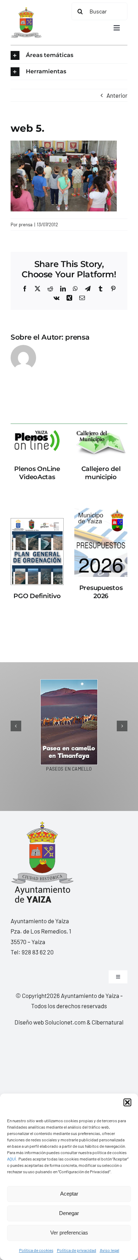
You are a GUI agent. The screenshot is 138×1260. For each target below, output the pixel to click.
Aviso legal (109, 1250)
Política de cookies (36, 1250)
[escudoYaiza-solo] (26, 9)
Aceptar (69, 1194)
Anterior (117, 95)
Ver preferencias (69, 1233)
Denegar (69, 1213)
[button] (127, 1102)
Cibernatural (107, 1022)
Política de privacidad (76, 1250)
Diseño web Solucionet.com (50, 1022)
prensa (26, 224)
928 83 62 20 (38, 951)
